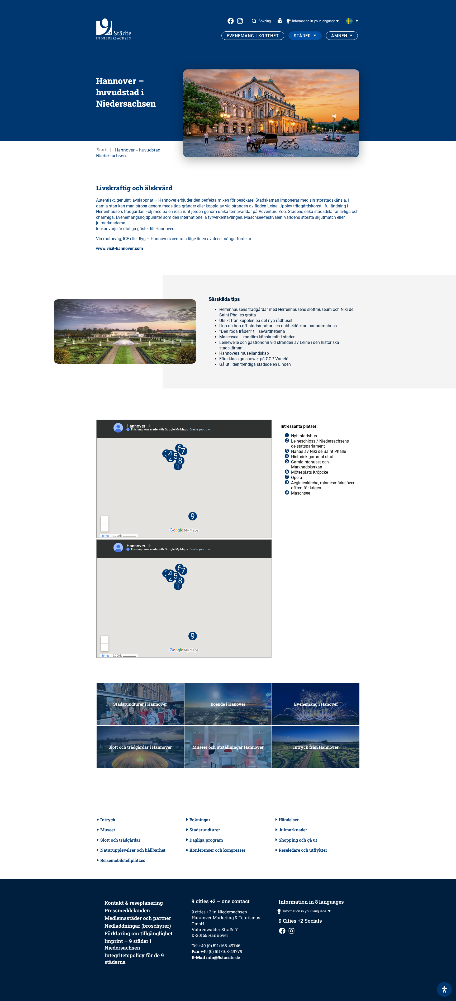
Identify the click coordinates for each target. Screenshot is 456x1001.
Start (102, 150)
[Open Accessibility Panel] (444, 989)
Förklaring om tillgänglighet (138, 933)
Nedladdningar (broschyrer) (137, 925)
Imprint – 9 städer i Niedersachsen (127, 944)
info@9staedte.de (223, 957)
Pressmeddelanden (127, 910)
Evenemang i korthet (253, 35)
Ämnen (339, 35)
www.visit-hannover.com (119, 248)
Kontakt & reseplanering (133, 902)
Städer (302, 35)
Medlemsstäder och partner (137, 918)
